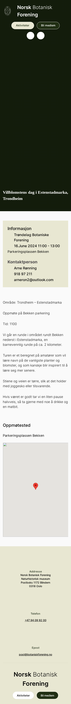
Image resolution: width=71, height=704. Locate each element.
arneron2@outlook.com (34, 280)
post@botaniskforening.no (35, 654)
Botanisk (34, 11)
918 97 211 (23, 274)
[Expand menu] (40, 35)
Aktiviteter (22, 25)
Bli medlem (48, 25)
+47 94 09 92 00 (35, 620)
